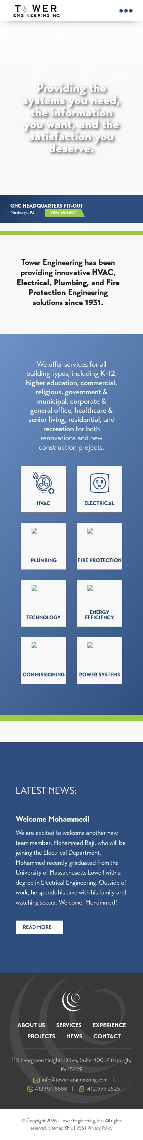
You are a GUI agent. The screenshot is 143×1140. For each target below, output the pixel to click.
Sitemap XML (60, 1128)
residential (84, 419)
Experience (109, 1025)
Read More (37, 927)
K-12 (108, 373)
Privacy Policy (99, 1128)
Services (69, 1025)
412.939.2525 (103, 1088)
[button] (121, 66)
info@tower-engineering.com (75, 1079)
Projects (41, 1036)
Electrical (33, 282)
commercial (98, 382)
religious (48, 391)
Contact (107, 1036)
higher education (51, 382)
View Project (63, 212)
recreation (58, 428)
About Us (31, 1025)
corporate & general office (68, 405)
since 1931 (83, 302)
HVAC (102, 272)
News (74, 1036)
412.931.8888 (51, 1088)
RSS (80, 1128)
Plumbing (70, 282)
